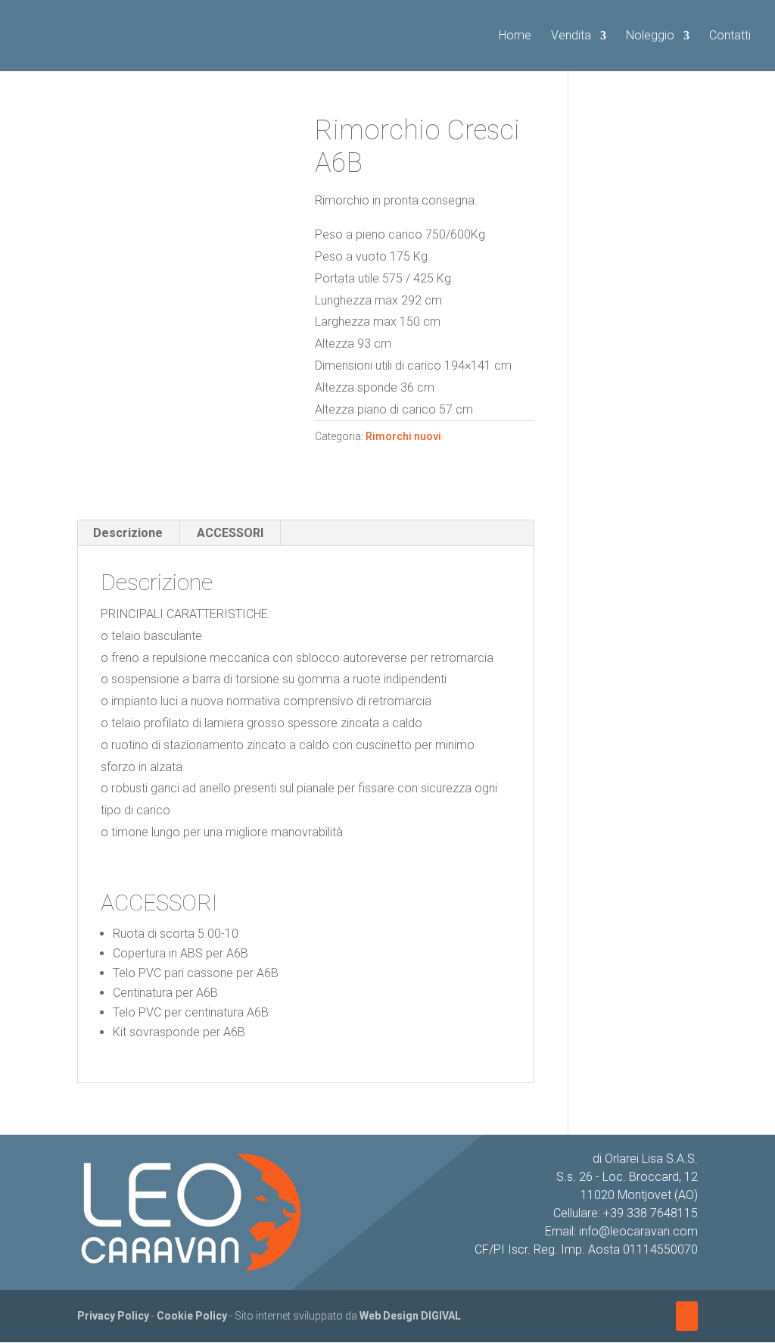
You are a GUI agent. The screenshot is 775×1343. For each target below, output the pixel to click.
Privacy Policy (113, 1316)
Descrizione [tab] (128, 533)
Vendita (571, 36)
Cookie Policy (192, 1316)
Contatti (730, 36)
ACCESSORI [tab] (230, 533)
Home (515, 36)
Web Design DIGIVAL (410, 1316)
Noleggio (650, 36)
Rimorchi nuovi (403, 436)
